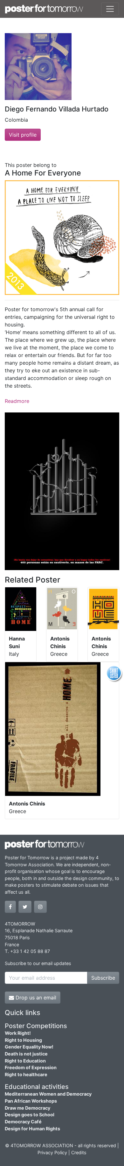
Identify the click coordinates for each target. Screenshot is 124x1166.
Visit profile (23, 135)
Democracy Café (23, 1121)
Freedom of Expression (31, 1067)
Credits (78, 1152)
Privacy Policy (52, 1152)
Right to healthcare (26, 1074)
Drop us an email (35, 997)
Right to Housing (23, 1040)
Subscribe (103, 978)
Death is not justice (26, 1053)
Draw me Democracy (27, 1108)
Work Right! (18, 1033)
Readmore (17, 401)
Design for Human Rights (32, 1128)
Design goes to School (29, 1114)
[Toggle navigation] (110, 9)
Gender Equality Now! (29, 1046)
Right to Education (25, 1060)
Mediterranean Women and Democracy (48, 1094)
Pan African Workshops (31, 1101)
